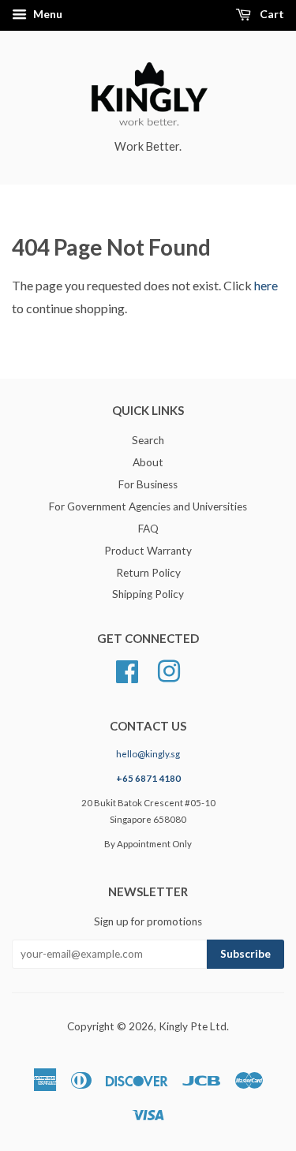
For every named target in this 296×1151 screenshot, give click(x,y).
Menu (46, 14)
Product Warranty (148, 550)
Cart (270, 14)
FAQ (148, 528)
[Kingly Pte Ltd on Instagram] (169, 669)
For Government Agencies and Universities (148, 506)
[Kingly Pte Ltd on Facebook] (127, 669)
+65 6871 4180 (148, 778)
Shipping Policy (148, 594)
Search (148, 440)
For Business (148, 484)
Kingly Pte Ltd (193, 1026)
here (266, 285)
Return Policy (148, 572)
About (148, 462)
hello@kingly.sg (148, 754)
